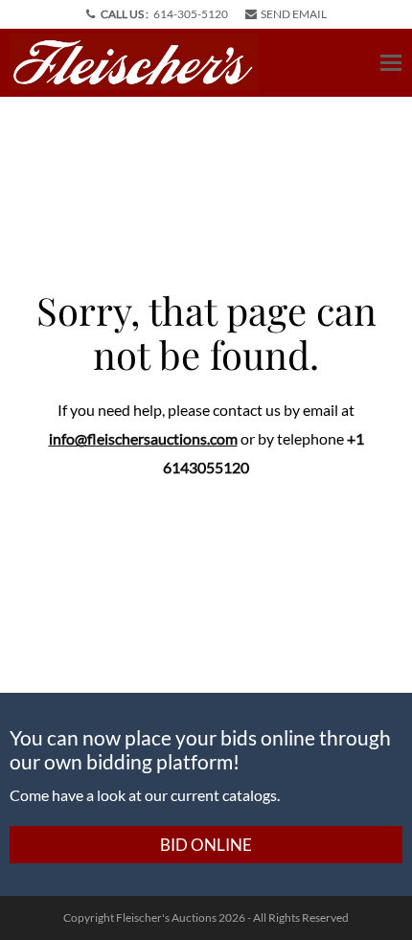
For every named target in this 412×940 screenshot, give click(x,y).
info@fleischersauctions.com (143, 438)
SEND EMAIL (294, 14)
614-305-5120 (190, 14)
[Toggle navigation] (390, 63)
